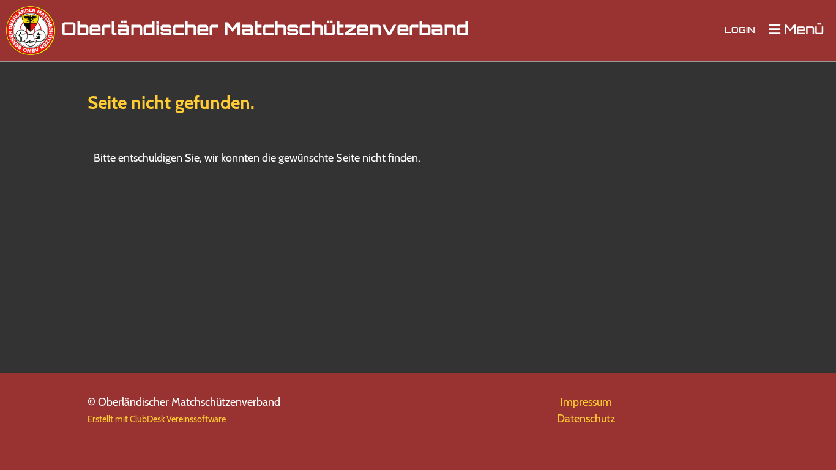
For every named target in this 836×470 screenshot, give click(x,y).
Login (740, 30)
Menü (802, 31)
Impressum (586, 402)
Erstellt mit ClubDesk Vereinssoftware (157, 419)
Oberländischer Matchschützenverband (265, 30)
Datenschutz (586, 418)
